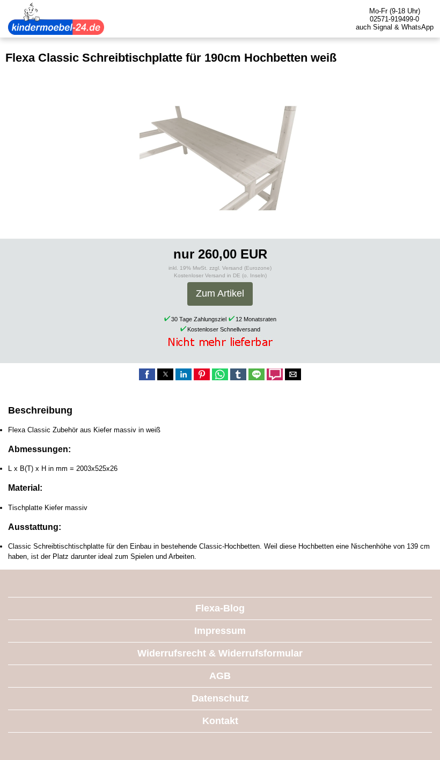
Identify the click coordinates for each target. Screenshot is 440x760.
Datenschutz (220, 698)
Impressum (220, 630)
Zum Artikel (220, 293)
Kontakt (220, 720)
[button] (147, 374)
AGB (220, 675)
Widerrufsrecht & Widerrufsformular (220, 653)
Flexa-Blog (220, 608)
